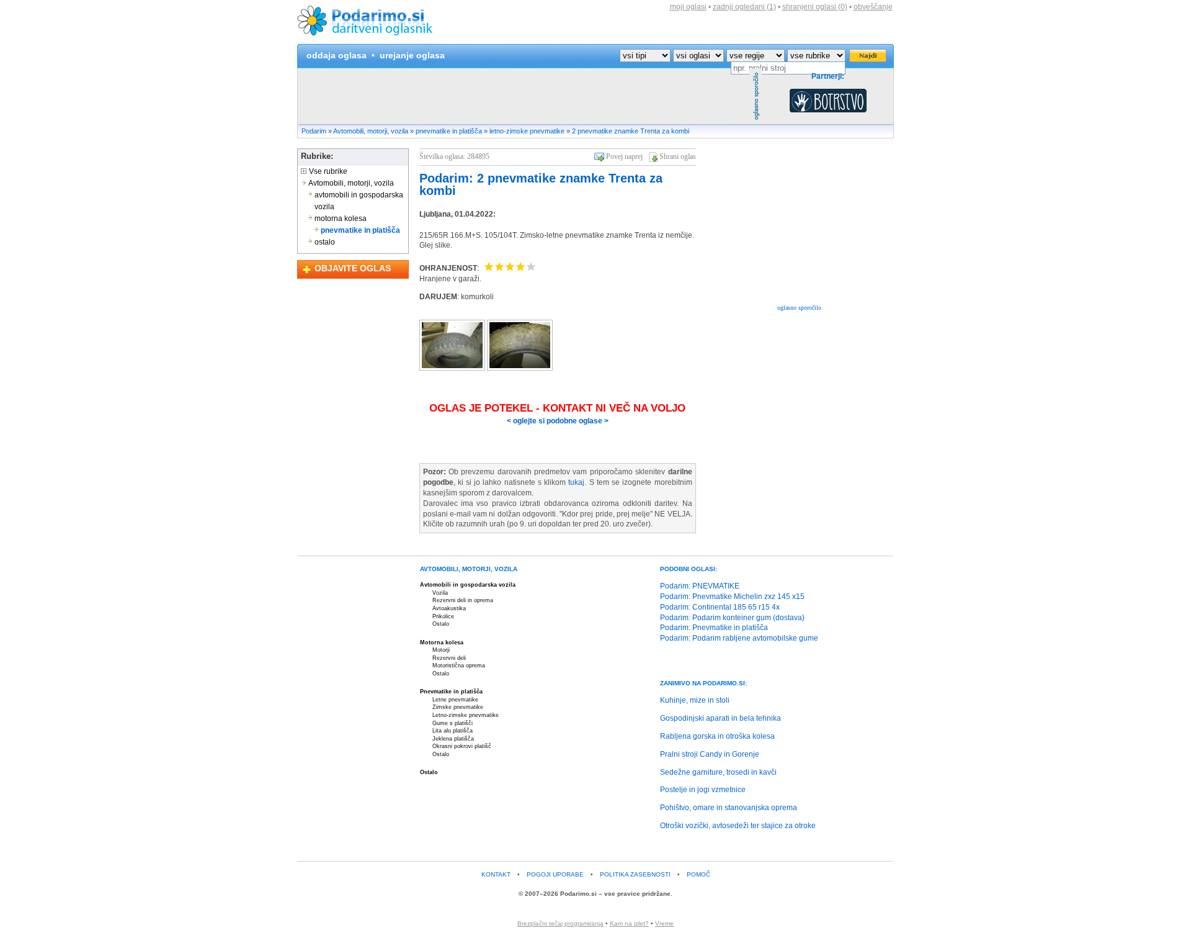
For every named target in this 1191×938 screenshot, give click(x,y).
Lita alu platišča (452, 731)
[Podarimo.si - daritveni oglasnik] (368, 41)
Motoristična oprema (458, 665)
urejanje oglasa (412, 55)
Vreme (664, 923)
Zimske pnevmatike (457, 707)
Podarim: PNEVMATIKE (699, 586)
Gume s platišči (452, 723)
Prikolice (443, 616)
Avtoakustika (449, 608)
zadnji (744, 6)
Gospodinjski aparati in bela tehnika (720, 718)
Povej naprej (624, 156)
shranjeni (814, 6)
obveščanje (873, 6)
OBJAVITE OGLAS (352, 268)
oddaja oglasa (336, 55)
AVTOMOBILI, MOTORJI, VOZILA (468, 569)
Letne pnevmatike (455, 700)
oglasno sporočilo (799, 307)
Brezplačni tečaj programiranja (560, 923)
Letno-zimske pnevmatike (465, 715)
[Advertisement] (523, 96)
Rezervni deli (449, 658)
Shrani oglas (677, 156)
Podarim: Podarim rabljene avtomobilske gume (739, 638)
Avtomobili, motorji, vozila (370, 131)
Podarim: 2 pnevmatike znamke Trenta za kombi (540, 184)
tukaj (576, 482)
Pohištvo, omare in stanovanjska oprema (728, 807)
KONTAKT (496, 874)
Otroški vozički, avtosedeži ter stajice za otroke (738, 825)
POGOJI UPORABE (555, 874)
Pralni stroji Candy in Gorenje (709, 754)
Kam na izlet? (629, 923)
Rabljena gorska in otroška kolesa (717, 736)
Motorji (441, 650)
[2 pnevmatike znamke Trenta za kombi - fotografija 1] (453, 368)
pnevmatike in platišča (449, 131)
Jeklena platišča (453, 739)
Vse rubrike (327, 171)
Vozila (440, 593)
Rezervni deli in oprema (462, 600)
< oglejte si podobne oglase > (558, 421)
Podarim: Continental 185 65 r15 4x (720, 607)
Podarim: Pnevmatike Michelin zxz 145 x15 (732, 596)
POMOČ (698, 874)
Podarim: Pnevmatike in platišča (714, 627)
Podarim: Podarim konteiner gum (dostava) (732, 617)
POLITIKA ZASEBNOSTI (635, 874)
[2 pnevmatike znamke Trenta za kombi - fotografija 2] (520, 368)
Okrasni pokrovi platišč (461, 746)
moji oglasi (688, 6)
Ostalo (440, 624)
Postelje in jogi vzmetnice (703, 789)
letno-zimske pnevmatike (526, 131)
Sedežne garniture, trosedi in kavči (718, 772)
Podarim (313, 131)
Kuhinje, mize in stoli (694, 700)
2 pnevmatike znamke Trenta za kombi (630, 131)
